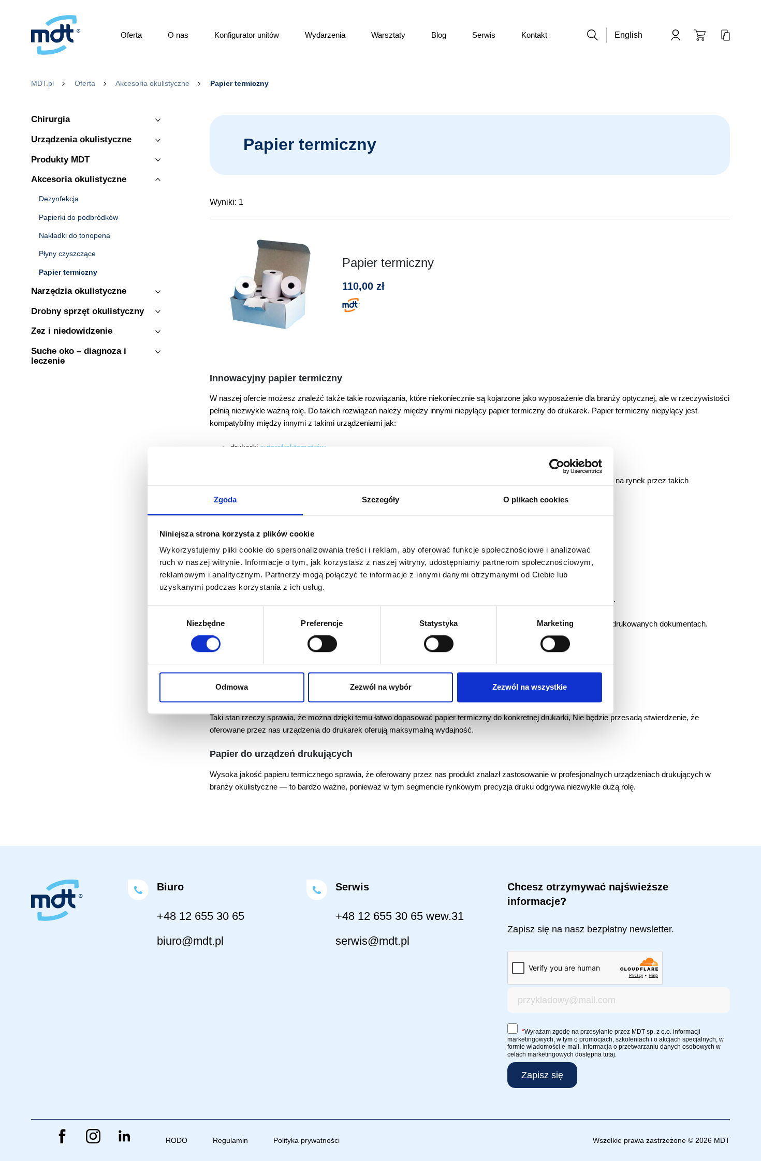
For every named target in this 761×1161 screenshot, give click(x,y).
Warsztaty (388, 35)
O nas (178, 35)
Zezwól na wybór (381, 686)
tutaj (609, 1054)
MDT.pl (42, 83)
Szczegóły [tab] (381, 499)
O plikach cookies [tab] (535, 499)
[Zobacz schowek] (725, 35)
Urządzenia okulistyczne (81, 139)
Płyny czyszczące (67, 254)
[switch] (322, 644)
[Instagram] (93, 1136)
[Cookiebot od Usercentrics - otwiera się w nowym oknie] (556, 466)
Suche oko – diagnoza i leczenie (78, 356)
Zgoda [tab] (225, 499)
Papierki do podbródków (78, 217)
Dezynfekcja (59, 199)
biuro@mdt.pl (190, 940)
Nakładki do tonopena (74, 236)
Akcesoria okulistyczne (152, 83)
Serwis (483, 35)
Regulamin (230, 1140)
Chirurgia (50, 119)
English (628, 35)
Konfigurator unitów (246, 35)
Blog (438, 35)
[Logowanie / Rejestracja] (675, 35)
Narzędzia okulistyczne (78, 291)
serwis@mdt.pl (372, 940)
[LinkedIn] (124, 1136)
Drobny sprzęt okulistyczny (87, 311)
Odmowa (231, 686)
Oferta (131, 35)
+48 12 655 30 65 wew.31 (399, 916)
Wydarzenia (325, 35)
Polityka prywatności (306, 1140)
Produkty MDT (60, 160)
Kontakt (534, 35)
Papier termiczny (68, 272)
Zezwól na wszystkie (529, 686)
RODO (176, 1140)
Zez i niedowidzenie (71, 331)
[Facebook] (62, 1136)
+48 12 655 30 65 (200, 916)
